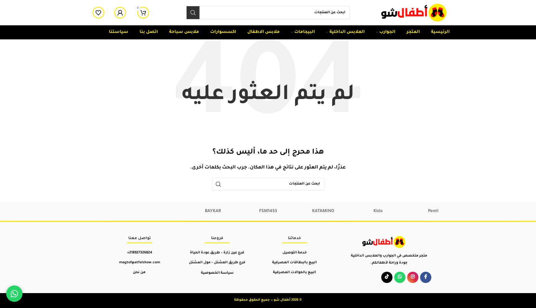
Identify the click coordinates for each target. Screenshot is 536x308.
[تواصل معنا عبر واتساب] (14, 293)
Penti (433, 211)
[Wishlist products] (98, 12)
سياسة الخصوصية (217, 273)
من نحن (139, 273)
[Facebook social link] (425, 277)
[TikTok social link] (387, 277)
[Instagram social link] (412, 277)
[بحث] (193, 12)
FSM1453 (268, 211)
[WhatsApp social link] (399, 277)
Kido (378, 211)
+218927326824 (139, 253)
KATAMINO (323, 211)
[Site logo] (414, 13)
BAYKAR (213, 211)
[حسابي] (120, 12)
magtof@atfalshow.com (139, 263)
